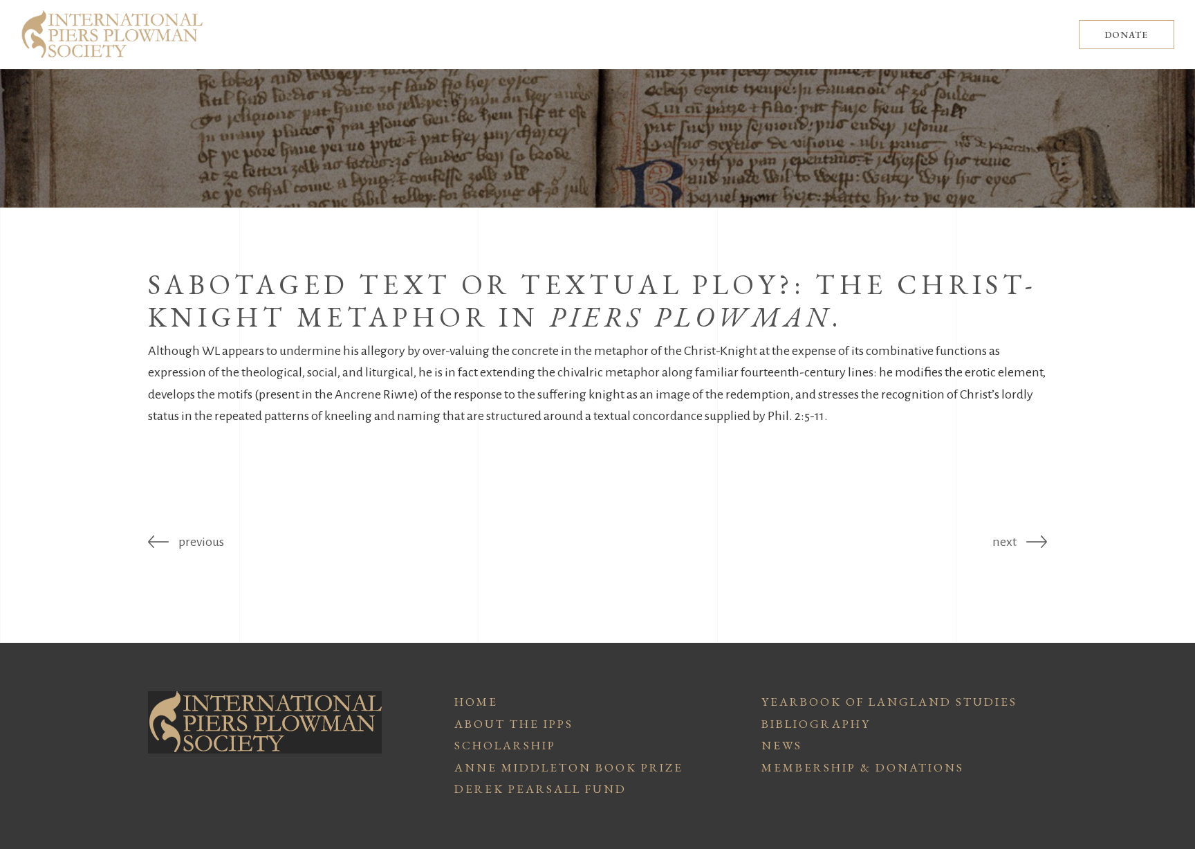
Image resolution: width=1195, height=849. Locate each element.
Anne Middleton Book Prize (568, 767)
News (781, 745)
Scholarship (505, 745)
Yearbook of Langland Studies (889, 701)
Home (476, 701)
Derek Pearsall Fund (540, 788)
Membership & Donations (862, 767)
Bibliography (816, 723)
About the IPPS (513, 723)
